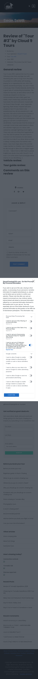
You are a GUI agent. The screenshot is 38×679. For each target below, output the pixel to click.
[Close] (34, 282)
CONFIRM (11, 395)
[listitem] (19, 316)
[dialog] (19, 339)
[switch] (30, 321)
